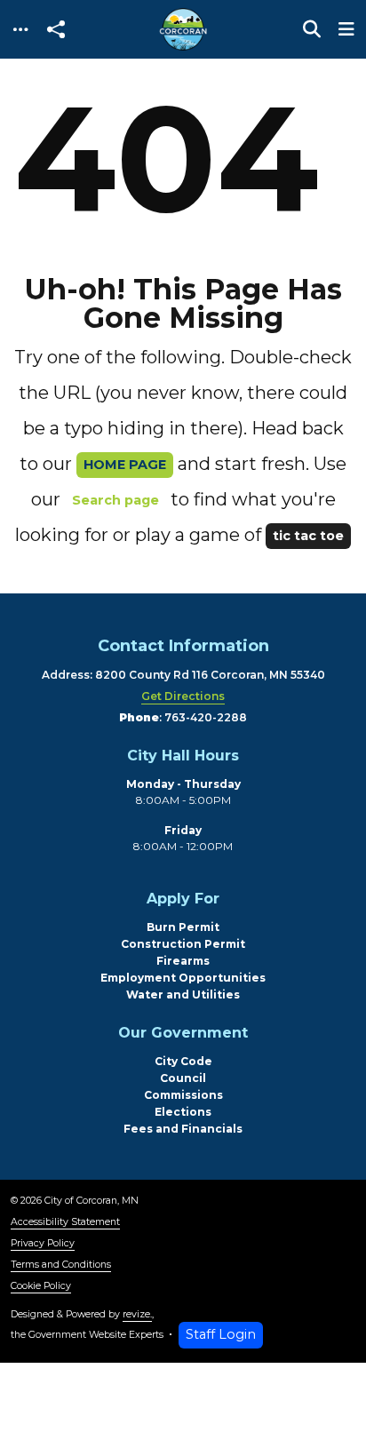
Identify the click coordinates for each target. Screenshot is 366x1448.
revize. (137, 1314)
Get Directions (183, 696)
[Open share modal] (56, 29)
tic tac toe (308, 536)
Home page (125, 465)
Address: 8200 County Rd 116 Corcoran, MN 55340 (183, 674)
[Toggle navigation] (20, 29)
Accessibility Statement (65, 1222)
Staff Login (221, 1334)
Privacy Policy (43, 1243)
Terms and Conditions (61, 1264)
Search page (115, 500)
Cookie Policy (41, 1286)
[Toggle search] (312, 29)
